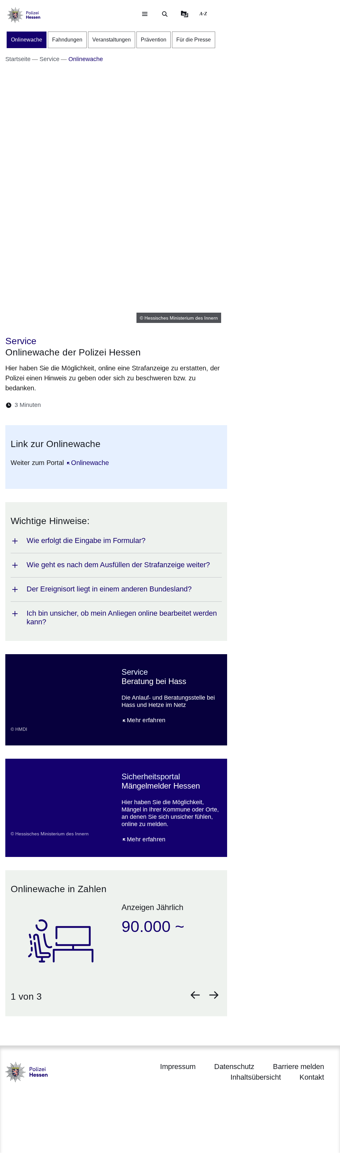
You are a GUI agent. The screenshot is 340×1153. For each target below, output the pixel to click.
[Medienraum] (184, 14)
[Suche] (164, 14)
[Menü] (144, 14)
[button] (195, 995)
